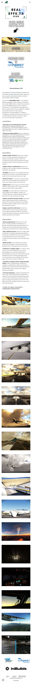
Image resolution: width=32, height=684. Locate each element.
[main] (16, 189)
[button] (2, 2)
